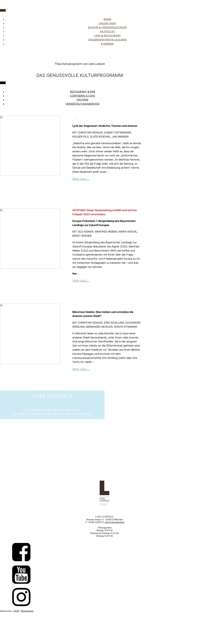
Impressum (5, 610)
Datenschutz (27, 610)
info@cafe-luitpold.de (114, 522)
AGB (16, 610)
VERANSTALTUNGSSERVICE (82, 103)
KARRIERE (107, 43)
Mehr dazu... (81, 179)
